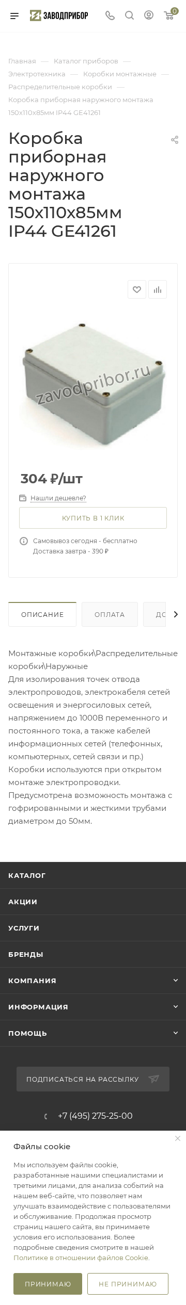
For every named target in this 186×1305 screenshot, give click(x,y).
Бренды (25, 954)
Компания (32, 980)
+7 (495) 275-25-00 (95, 1116)
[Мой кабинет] (148, 16)
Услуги (24, 928)
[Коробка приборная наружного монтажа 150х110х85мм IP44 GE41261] (93, 385)
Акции (23, 902)
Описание (42, 614)
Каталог (27, 875)
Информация (38, 1007)
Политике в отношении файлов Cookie (80, 1257)
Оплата (110, 614)
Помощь (27, 1033)
